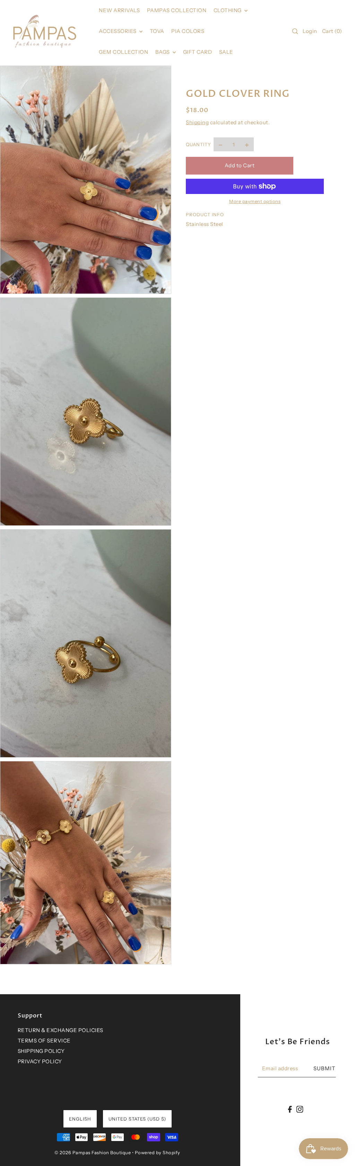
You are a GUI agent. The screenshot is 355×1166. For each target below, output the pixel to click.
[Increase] (246, 144)
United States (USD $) (137, 1119)
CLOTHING (228, 10)
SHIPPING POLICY (41, 1051)
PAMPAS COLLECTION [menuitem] (177, 10)
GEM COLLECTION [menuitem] (123, 52)
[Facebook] (290, 1109)
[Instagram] (299, 1109)
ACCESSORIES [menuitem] (118, 31)
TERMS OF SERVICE (44, 1040)
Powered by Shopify (157, 1152)
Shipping (197, 122)
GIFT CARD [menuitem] (197, 52)
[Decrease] (220, 144)
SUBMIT (324, 1068)
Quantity (198, 144)
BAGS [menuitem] (163, 52)
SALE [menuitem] (226, 52)
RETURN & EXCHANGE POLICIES (60, 1030)
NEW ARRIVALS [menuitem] (119, 10)
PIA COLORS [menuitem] (187, 31)
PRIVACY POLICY (40, 1061)
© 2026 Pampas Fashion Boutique (92, 1152)
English (80, 1119)
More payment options (254, 201)
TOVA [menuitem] (157, 31)
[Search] (295, 31)
